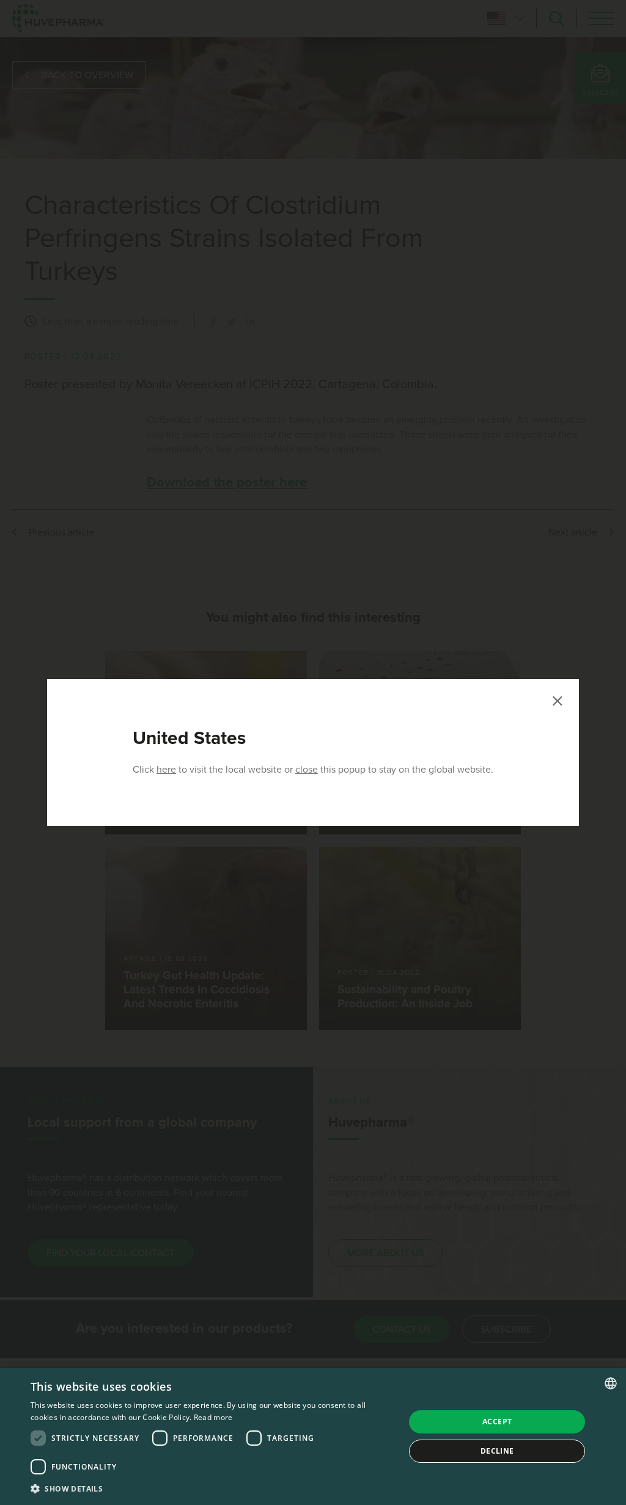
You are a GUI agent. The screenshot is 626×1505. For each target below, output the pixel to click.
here (166, 770)
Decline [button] (497, 1451)
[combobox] (611, 1383)
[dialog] (313, 1436)
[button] (212, 1488)
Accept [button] (497, 1421)
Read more (213, 1417)
